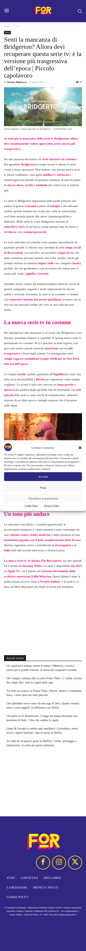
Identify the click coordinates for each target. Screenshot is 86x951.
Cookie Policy (31, 505)
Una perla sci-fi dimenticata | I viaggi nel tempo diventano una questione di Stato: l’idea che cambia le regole (41, 718)
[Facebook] (43, 863)
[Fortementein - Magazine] (43, 11)
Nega (43, 487)
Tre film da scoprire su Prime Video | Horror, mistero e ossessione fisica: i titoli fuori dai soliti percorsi (43, 693)
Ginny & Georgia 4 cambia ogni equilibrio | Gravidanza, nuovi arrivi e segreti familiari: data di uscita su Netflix (42, 730)
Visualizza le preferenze (43, 498)
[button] (80, 448)
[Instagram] (59, 863)
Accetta (43, 476)
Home (7, 26)
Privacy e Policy (52, 505)
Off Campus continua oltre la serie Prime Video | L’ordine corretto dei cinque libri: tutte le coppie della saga (44, 680)
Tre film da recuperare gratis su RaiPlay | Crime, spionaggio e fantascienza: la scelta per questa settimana (41, 743)
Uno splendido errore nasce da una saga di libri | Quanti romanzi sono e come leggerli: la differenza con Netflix (42, 705)
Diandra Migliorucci (17, 82)
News (16, 26)
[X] (75, 863)
